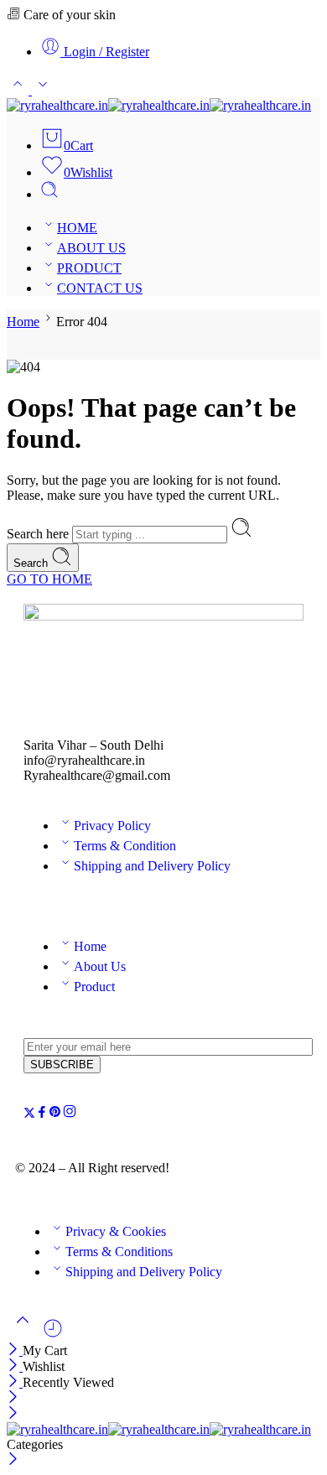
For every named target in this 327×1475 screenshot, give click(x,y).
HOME (77, 228)
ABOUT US (91, 248)
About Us (100, 966)
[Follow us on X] (29, 1114)
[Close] (15, 1350)
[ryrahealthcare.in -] (159, 105)
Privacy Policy (112, 825)
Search (32, 563)
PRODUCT (89, 268)
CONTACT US (100, 288)
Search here (39, 534)
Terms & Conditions (119, 1251)
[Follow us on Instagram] (69, 1114)
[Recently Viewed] (53, 1334)
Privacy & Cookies (115, 1231)
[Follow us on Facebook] (42, 1114)
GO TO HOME (49, 579)
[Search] (49, 194)
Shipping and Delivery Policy (152, 866)
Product (94, 986)
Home (23, 321)
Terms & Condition (125, 846)
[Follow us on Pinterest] (55, 1114)
